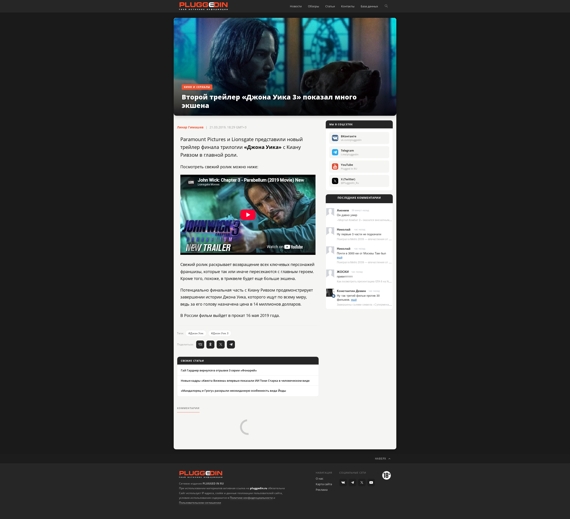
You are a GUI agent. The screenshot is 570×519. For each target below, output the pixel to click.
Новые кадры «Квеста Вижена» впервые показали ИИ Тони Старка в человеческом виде (245, 381)
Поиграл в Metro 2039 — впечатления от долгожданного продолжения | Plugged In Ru (391, 239)
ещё (339, 257)
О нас (319, 478)
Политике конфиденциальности (251, 498)
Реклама (322, 490)
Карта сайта (324, 484)
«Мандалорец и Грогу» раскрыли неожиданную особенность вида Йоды (233, 391)
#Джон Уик (196, 333)
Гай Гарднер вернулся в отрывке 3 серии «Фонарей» (219, 370)
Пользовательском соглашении (200, 503)
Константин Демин (351, 291)
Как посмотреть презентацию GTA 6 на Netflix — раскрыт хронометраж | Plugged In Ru (391, 281)
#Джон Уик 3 (219, 333)
